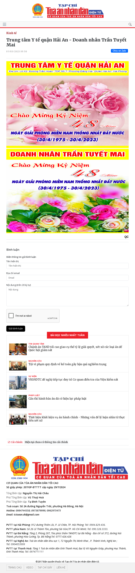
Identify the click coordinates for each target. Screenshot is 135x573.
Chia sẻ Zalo (119, 50)
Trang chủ (15, 567)
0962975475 (54, 510)
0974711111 (37, 551)
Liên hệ (61, 567)
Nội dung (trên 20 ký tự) (18, 285)
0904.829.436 (97, 524)
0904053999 (18, 544)
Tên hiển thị (12, 261)
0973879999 (38, 510)
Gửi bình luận (16, 328)
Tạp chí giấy (45, 567)
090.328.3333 (99, 529)
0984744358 (23, 510)
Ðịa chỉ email (13, 273)
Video (29, 567)
